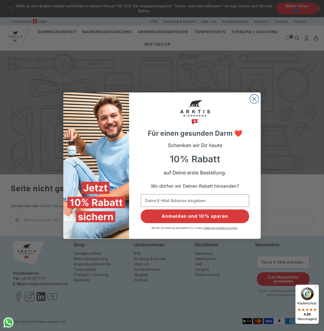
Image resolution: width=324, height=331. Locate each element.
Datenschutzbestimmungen (220, 227)
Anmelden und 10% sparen (195, 216)
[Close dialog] (254, 98)
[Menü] (316, 288)
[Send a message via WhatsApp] (8, 322)
